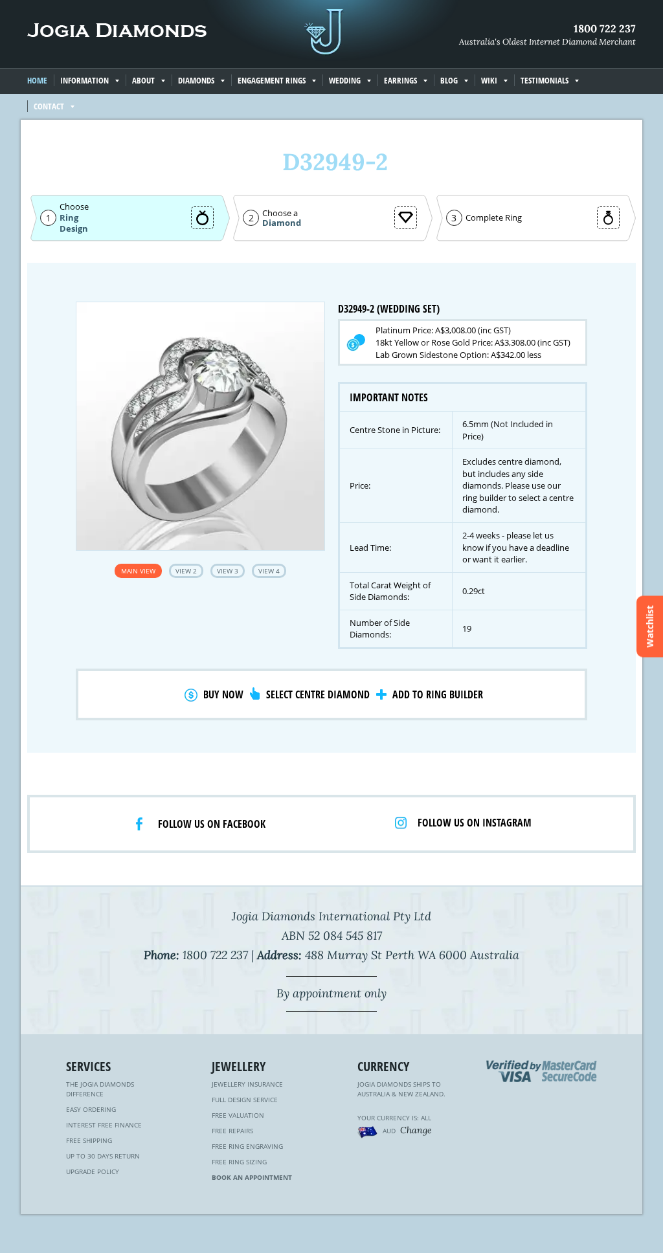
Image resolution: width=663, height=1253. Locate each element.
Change (416, 1130)
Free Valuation (238, 1115)
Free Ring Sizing (239, 1161)
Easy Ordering (91, 1109)
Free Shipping (89, 1140)
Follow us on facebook (211, 824)
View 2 (186, 570)
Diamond (281, 223)
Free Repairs (232, 1130)
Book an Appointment (252, 1177)
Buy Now (223, 694)
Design (74, 229)
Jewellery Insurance (247, 1084)
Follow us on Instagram (475, 822)
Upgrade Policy (92, 1171)
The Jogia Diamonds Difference (100, 1089)
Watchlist (650, 627)
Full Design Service (245, 1099)
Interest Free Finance (104, 1124)
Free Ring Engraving (247, 1146)
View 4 (269, 570)
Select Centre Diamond (318, 694)
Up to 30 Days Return (103, 1155)
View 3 (227, 570)
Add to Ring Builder (437, 694)
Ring (69, 217)
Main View (138, 570)
